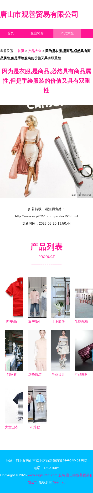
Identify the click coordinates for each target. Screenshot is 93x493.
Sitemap (59, 482)
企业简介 (37, 33)
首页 (10, 33)
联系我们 (14, 42)
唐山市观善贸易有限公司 (39, 14)
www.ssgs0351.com (42, 475)
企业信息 (44, 42)
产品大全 (67, 33)
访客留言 (74, 42)
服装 (61, 475)
